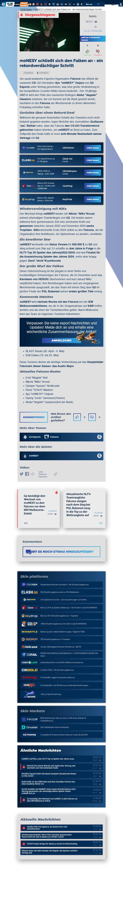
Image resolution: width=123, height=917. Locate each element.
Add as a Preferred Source (90, 38)
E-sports (17, 4)
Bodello (92, 16)
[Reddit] (32, 474)
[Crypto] (29, 4)
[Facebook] (27, 474)
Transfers (28, 72)
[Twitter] (22, 474)
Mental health (24, 4)
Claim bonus (93, 148)
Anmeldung (61, 340)
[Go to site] (28, 148)
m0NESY (44, 72)
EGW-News (26, 9)
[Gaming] (28, 4)
